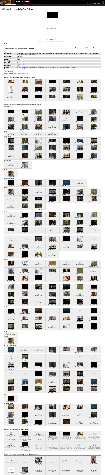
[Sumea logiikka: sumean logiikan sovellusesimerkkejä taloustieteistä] (80, 157)
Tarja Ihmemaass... (66, 470)
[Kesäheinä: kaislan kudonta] (25, 133)
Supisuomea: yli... (93, 129)
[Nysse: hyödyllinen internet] (52, 126)
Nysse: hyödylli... (52, 127)
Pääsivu (81, 1)
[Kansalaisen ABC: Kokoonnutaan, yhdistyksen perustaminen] (66, 149)
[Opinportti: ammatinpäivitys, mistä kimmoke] (94, 98)
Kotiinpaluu (80, 446)
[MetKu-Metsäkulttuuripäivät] (25, 471)
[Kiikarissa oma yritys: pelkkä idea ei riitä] (11, 264)
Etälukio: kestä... (52, 142)
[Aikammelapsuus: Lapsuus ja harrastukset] (38, 200)
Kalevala (61, 4)
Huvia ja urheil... (52, 461)
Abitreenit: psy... (80, 150)
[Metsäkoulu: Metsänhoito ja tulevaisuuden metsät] (80, 272)
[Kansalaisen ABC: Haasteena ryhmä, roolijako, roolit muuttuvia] (52, 271)
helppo (18, 59)
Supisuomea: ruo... (38, 122)
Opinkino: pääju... (80, 112)
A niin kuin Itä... (25, 167)
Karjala (65, 4)
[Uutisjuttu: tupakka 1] (38, 191)
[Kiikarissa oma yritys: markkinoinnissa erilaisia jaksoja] (66, 271)
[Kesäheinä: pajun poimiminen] (38, 133)
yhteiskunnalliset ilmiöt (26, 67)
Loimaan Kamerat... (94, 463)
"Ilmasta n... (25, 461)
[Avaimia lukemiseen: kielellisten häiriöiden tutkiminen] (11, 120)
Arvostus (57, 67)
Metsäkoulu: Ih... (94, 218)
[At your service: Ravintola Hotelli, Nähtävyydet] (38, 414)
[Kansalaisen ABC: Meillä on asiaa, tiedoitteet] (25, 216)
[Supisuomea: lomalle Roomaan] (11, 128)
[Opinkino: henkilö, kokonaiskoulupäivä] (25, 239)
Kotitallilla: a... (11, 176)
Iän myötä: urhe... (66, 358)
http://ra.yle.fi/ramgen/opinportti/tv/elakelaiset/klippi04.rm (52, 41)
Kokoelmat (40, 4)
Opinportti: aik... (25, 114)
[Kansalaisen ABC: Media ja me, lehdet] (80, 142)
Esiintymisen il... (39, 463)
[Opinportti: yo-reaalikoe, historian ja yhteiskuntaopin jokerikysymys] (94, 91)
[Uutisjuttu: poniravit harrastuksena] (66, 193)
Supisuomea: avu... (11, 143)
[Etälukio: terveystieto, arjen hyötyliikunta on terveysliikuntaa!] (25, 149)
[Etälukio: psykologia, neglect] (66, 142)
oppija (18, 62)
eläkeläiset (41, 67)
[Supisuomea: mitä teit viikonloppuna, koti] (25, 157)
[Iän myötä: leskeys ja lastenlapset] (25, 349)
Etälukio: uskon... (39, 313)
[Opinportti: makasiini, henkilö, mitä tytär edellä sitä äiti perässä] (38, 83)
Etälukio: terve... (66, 120)
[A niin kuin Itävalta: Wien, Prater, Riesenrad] (25, 166)
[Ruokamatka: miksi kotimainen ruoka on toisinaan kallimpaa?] (52, 311)
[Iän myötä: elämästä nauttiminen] (93, 357)
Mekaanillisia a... (11, 461)
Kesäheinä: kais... (25, 134)
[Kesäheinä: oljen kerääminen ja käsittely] (52, 133)
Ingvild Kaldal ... (66, 461)
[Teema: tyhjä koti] (93, 434)
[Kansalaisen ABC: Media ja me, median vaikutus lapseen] (80, 216)
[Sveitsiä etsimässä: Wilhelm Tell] (11, 400)
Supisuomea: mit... (52, 122)
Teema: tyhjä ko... (93, 434)
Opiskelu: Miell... (39, 143)
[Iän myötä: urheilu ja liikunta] (66, 357)
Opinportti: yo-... (94, 92)
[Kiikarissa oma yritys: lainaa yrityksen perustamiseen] (66, 279)
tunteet (18, 67)
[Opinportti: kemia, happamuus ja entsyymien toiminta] (11, 91)
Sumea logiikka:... (66, 158)
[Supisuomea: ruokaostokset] (38, 121)
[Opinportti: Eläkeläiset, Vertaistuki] (66, 435)
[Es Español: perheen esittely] (11, 184)
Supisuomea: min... (25, 143)
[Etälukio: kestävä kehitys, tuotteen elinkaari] (52, 264)
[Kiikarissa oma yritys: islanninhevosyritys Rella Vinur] (25, 264)
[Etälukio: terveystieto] (66, 184)
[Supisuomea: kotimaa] (80, 200)
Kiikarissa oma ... (11, 265)
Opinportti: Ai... (52, 84)
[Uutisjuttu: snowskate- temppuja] (11, 164)
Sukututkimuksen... (11, 273)
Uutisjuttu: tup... (39, 192)
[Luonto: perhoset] (94, 193)
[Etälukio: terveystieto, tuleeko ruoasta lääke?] (94, 409)
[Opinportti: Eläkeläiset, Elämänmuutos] (38, 98)
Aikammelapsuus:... (38, 201)
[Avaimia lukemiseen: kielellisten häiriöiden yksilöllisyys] (80, 247)
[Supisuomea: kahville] (25, 128)
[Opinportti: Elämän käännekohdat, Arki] (80, 90)
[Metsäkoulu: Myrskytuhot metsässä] (38, 113)
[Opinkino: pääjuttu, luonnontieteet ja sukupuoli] (11, 155)
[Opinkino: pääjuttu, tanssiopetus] (80, 111)
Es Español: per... (11, 185)
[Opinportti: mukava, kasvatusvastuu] (80, 83)
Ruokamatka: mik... (52, 312)
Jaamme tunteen (80, 461)
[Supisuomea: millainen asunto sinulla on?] (38, 224)
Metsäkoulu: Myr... (38, 114)
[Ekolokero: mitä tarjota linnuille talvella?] (25, 193)
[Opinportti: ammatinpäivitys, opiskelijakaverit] (25, 90)
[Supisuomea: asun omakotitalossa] (25, 184)
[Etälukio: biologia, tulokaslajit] (25, 328)
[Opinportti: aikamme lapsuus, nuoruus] (11, 312)
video (18, 52)
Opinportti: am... (94, 99)
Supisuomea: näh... (66, 114)
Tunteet (61, 67)
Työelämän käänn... (25, 446)
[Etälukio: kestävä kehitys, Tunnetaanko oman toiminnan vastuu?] (52, 141)
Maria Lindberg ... (11, 472)
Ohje (77, 1)
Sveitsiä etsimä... (11, 401)
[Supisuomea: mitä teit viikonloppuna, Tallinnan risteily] (52, 121)
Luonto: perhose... (93, 194)
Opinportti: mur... (39, 91)
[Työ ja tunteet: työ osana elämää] (11, 444)
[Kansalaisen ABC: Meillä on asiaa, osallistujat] (11, 113)
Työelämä (52, 230)
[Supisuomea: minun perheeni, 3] (25, 142)
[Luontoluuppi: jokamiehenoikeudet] (38, 208)
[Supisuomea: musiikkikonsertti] (80, 193)
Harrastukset (35, 67)
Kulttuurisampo (22, 1)
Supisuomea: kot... (52, 114)
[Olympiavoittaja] (11, 222)
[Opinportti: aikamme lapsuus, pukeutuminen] (25, 113)
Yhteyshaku (28, 4)
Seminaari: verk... (39, 350)
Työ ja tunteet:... (39, 434)
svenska (94, 3)
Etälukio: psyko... (66, 143)
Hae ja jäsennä (34, 4)
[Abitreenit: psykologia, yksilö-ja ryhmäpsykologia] (80, 149)
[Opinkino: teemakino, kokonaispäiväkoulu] (52, 254)
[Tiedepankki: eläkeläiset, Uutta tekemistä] (25, 434)
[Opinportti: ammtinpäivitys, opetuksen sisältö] (66, 90)
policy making (20, 64)
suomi (90, 3)
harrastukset (67, 67)
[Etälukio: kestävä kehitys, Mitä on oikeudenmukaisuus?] (38, 445)
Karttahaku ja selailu (21, 4)
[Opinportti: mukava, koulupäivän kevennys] (25, 83)
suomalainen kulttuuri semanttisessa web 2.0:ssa (27, 3)
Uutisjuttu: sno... (11, 165)
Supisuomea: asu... (25, 185)
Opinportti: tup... (11, 200)
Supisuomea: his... (66, 201)
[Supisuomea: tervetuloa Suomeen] (25, 208)
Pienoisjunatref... (39, 470)
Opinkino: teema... (52, 255)
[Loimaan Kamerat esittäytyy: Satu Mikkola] (93, 462)
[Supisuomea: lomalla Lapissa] (25, 121)
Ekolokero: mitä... (25, 194)
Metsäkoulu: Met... (80, 273)
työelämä (73, 67)
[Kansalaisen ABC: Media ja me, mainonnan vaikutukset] (52, 149)
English (99, 3)
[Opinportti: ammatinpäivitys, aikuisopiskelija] (52, 90)
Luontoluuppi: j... (39, 209)
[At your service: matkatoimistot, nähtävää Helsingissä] (52, 278)
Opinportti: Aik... (66, 84)
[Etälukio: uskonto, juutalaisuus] (38, 312)
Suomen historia (46, 4)
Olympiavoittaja (11, 223)
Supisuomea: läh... (38, 158)
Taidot (52, 4)
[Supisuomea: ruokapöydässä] (38, 128)
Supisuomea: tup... (93, 114)
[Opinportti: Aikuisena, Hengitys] (66, 83)
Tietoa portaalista (88, 1)
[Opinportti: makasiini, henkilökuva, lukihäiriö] (80, 98)
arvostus (52, 67)
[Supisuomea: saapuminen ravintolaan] (52, 193)
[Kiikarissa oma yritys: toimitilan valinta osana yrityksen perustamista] (94, 279)
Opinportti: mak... (39, 84)
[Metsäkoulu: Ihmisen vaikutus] (94, 217)
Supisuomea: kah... (25, 129)
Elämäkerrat (56, 4)
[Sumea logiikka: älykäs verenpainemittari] (66, 157)
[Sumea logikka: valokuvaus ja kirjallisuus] (38, 241)
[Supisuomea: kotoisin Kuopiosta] (52, 113)
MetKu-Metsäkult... (25, 472)
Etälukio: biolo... (25, 329)
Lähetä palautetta (97, 1)
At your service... (52, 279)
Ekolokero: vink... (25, 201)
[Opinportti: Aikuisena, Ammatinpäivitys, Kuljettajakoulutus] (52, 98)
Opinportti (19, 56)
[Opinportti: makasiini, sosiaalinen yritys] (11, 97)
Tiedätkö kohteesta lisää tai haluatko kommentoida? (16, 73)
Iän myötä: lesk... (25, 350)
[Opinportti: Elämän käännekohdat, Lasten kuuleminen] (66, 98)
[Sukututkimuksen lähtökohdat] (11, 272)
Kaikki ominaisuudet (9, 71)
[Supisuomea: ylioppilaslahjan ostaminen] (94, 149)
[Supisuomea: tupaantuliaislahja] (94, 113)
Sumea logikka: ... (38, 242)
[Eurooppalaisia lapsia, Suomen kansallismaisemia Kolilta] (52, 200)
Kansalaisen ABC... (11, 114)
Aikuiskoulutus (20, 61)
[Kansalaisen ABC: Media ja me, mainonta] (52, 157)
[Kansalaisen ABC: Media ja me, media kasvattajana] (25, 247)
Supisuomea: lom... (25, 122)
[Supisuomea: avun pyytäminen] (11, 142)
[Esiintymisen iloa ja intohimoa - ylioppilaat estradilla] (38, 462)
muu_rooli (47, 67)
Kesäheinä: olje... (52, 134)
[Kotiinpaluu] (80, 445)
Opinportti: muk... (11, 84)
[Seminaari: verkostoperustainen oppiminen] (38, 349)
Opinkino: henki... (25, 240)
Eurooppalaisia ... (52, 201)
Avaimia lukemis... (11, 121)
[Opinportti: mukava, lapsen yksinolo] (11, 83)
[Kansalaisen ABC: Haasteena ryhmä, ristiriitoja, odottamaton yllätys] (25, 271)
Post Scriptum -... (52, 470)
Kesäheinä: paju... (38, 134)
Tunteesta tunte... (80, 470)
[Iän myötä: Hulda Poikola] (80, 357)
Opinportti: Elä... (80, 91)
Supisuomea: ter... (25, 209)
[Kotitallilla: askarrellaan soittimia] (11, 175)
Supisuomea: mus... (80, 194)
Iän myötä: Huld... (80, 358)
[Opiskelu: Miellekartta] (38, 142)
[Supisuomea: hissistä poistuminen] (66, 200)
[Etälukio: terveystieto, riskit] (66, 128)
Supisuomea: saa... (52, 194)
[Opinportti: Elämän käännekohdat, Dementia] (25, 98)
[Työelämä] (52, 229)
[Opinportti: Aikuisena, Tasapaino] (94, 83)
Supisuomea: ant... (93, 143)
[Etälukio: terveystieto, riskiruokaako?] (66, 119)
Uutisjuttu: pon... (66, 194)
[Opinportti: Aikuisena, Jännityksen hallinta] (52, 83)
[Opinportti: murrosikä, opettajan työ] (38, 90)
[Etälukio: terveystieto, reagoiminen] (80, 121)
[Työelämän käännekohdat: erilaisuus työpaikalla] (25, 445)
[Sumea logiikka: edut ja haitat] (94, 248)
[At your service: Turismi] (93, 374)
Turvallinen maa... (94, 470)
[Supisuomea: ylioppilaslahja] (94, 128)
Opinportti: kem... (11, 92)
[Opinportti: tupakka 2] (11, 199)
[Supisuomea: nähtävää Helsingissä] (66, 113)
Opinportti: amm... (25, 91)
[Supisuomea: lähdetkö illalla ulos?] (38, 157)
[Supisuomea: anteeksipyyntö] (94, 142)
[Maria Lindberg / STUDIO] (11, 471)
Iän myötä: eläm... (93, 358)
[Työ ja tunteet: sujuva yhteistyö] (38, 433)
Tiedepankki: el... (25, 435)
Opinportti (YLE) (21, 68)
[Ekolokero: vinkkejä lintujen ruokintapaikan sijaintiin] (25, 200)
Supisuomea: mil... (38, 225)
